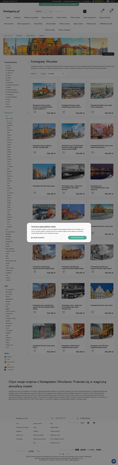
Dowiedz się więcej (53, 233)
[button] (37, 238)
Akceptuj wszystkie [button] (77, 237)
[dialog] (59, 232)
